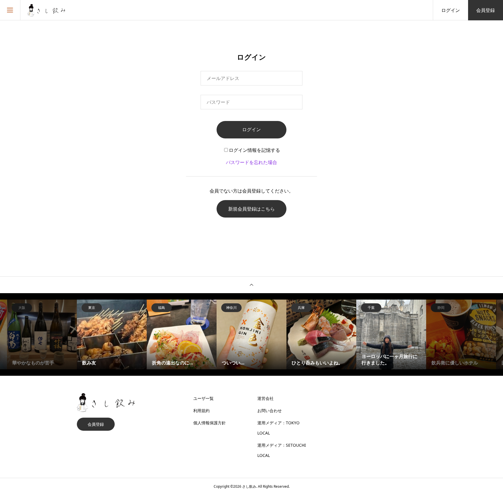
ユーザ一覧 (203, 398)
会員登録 (485, 10)
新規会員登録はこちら (251, 209)
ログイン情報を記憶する (254, 150)
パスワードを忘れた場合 (251, 162)
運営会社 (265, 398)
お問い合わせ (269, 410)
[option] (42, 334)
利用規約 (201, 410)
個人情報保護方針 (209, 422)
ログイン (450, 10)
